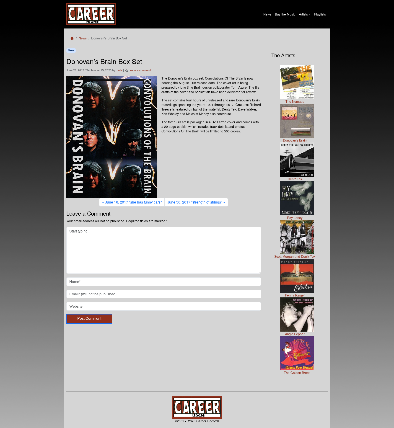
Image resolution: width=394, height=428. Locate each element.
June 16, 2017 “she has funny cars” (133, 202)
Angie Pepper (295, 334)
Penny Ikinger (295, 295)
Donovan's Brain (295, 140)
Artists (303, 14)
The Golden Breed (297, 372)
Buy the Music (285, 14)
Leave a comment (140, 70)
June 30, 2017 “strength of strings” (194, 202)
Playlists (320, 14)
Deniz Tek (295, 179)
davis (119, 70)
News (267, 14)
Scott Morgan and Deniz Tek (294, 256)
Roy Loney (295, 217)
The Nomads (294, 101)
